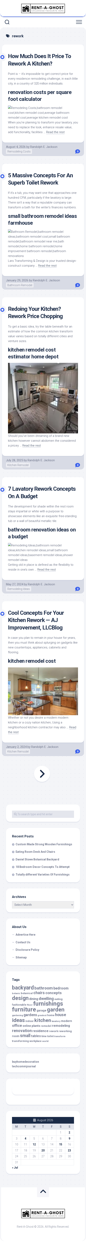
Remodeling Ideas (18, 589)
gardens (30, 1015)
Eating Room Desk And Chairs (35, 851)
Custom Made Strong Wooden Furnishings (44, 844)
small (25, 1035)
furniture (24, 1009)
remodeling (61, 1026)
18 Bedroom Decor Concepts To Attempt (43, 866)
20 (43, 1150)
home (50, 1015)
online (27, 1025)
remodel (46, 1025)
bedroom (61, 988)
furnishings (48, 1003)
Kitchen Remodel (18, 465)
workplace (35, 1041)
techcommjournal (24, 1066)
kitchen (42, 1020)
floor (30, 1004)
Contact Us (23, 942)
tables (36, 1036)
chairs (39, 992)
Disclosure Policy (27, 949)
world (45, 1041)
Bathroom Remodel (19, 285)
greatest (42, 1015)
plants (36, 1026)
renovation (22, 1030)
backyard (23, 987)
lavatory (56, 1021)
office (17, 1025)
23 (69, 1150)
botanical (27, 993)
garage (41, 1010)
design (20, 998)
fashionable (19, 1004)
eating (58, 999)
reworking (65, 1031)
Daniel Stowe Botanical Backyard (37, 859)
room (15, 1036)
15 (60, 1144)
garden (55, 1009)
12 (34, 1144)
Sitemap (21, 957)
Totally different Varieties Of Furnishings (43, 874)
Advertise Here (25, 934)
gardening (17, 1015)
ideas (18, 1020)
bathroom (43, 988)
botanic (16, 993)
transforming (20, 1041)
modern (66, 1021)
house (60, 1014)
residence (40, 1031)
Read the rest (55, 132)
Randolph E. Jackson (43, 147)
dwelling (46, 998)
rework (53, 1031)
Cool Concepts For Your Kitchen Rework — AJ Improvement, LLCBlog (36, 620)
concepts (53, 993)
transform (59, 1036)
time (44, 1036)
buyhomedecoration (25, 1061)
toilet (50, 1036)
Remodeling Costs (19, 151)
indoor (29, 1021)
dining (33, 999)
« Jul (15, 1167)
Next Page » (42, 774)
